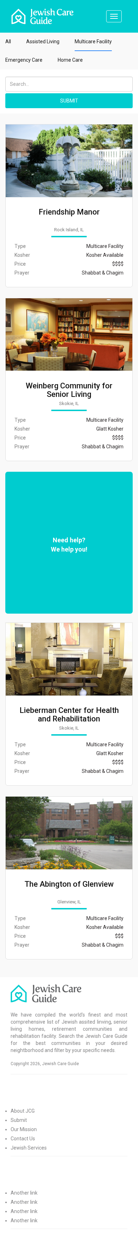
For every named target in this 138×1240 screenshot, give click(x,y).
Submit (19, 1120)
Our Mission (24, 1129)
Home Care (70, 60)
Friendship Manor (69, 212)
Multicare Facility (93, 41)
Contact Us (23, 1138)
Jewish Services (29, 1148)
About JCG (23, 1111)
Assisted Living (42, 41)
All (8, 41)
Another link (24, 1193)
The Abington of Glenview (69, 884)
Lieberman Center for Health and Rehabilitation (69, 714)
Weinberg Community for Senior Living (69, 390)
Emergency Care (23, 60)
